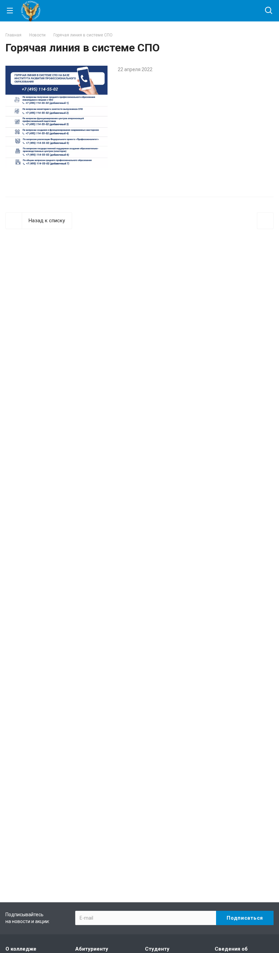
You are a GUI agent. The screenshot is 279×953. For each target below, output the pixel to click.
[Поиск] (268, 11)
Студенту (157, 949)
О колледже (20, 949)
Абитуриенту (91, 949)
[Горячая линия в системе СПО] (56, 70)
